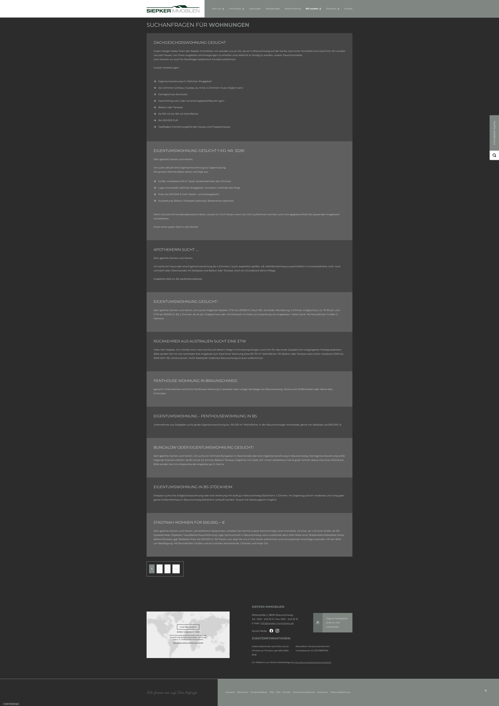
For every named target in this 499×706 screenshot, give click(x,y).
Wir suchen (312, 8)
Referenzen (242, 692)
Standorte (331, 8)
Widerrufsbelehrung (340, 692)
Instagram (277, 631)
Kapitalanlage (273, 8)
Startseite (230, 692)
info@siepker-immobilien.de (277, 623)
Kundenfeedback (259, 692)
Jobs (278, 692)
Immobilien (235, 8)
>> (176, 568)
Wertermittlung (293, 8)
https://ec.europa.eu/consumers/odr (312, 662)
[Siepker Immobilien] (176, 8)
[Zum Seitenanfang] (485, 690)
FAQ (272, 692)
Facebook (271, 631)
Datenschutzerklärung (304, 692)
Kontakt (348, 8)
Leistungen (255, 8)
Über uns (216, 8)
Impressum (322, 692)
